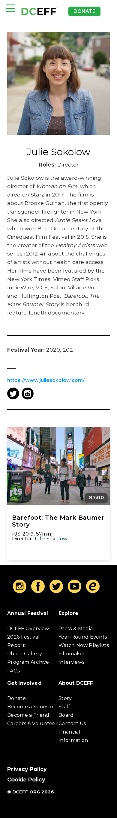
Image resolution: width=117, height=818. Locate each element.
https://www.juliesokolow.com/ (46, 380)
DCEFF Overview (28, 628)
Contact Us (72, 723)
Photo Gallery (24, 654)
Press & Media (75, 628)
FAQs (13, 671)
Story (65, 698)
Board (66, 715)
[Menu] (10, 8)
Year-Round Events (82, 637)
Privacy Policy (27, 769)
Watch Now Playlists (83, 645)
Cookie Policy (26, 779)
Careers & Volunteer (32, 723)
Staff (64, 707)
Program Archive (28, 662)
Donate (84, 11)
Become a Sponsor (30, 707)
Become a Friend (28, 715)
